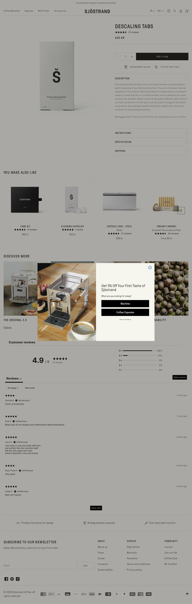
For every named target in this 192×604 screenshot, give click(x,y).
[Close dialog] (150, 267)
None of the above (125, 319)
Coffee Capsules (125, 312)
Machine (125, 303)
